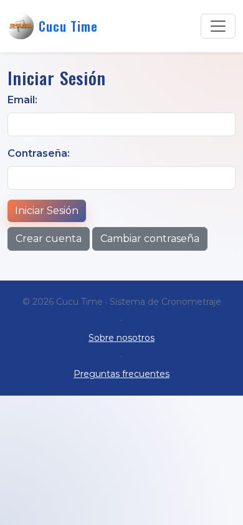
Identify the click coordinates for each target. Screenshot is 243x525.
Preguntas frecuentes (121, 373)
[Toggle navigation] (218, 26)
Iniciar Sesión (47, 210)
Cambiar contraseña (149, 238)
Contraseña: (38, 153)
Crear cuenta (49, 238)
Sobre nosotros (121, 337)
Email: (22, 100)
